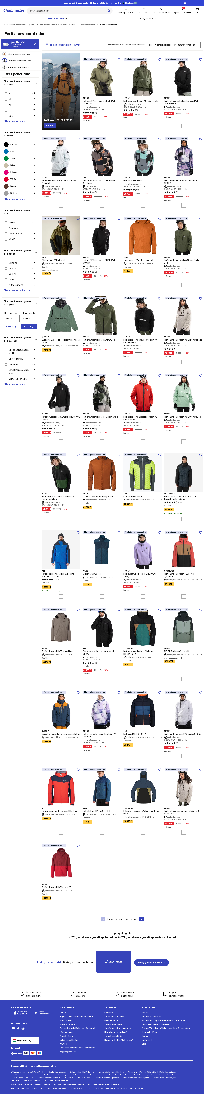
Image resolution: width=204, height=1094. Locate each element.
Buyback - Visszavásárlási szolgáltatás (77, 1016)
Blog (144, 1044)
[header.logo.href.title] (13, 10)
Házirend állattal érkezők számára (78, 1078)
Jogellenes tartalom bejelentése (107, 1078)
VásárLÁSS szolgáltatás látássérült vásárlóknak (163, 1020)
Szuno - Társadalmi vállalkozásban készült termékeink (166, 1028)
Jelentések (15, 1080)
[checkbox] (20, 144)
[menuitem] (57, 18)
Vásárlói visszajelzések (57, 1072)
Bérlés (63, 1013)
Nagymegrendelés (68, 1052)
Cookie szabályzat (166, 1075)
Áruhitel (63, 1044)
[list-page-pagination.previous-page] (103, 919)
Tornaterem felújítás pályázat (155, 1024)
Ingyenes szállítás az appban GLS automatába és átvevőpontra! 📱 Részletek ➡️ (100, 3)
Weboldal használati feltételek (48, 1078)
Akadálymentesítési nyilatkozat (57, 1080)
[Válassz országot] (25, 1040)
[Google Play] (43, 1013)
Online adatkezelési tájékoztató (82, 1072)
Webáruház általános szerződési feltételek (27, 1072)
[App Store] (22, 1013)
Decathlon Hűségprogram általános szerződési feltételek (32, 1075)
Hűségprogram (66, 1032)
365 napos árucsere (113, 1024)
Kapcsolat (109, 1013)
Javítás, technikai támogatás (117, 1028)
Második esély (66, 1020)
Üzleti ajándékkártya (69, 1040)
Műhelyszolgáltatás (69, 1024)
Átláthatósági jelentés (32, 1080)
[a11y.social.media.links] (13, 1028)
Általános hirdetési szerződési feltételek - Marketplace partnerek (152, 1072)
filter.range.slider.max (29, 313)
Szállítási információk (114, 1016)
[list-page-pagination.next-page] (141, 919)
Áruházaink (147, 1040)
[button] (20, 93)
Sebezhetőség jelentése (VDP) (165, 1078)
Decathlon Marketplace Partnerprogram (78, 1048)
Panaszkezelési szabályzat (110, 1075)
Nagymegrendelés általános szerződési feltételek (77, 1075)
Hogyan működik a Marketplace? (118, 1040)
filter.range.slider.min (12, 313)
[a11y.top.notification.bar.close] (185, 3)
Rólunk (145, 1013)
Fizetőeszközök (111, 1020)
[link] (50, 125)
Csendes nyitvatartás (152, 1016)
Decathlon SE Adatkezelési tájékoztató (139, 1075)
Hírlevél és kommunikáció (115, 1032)
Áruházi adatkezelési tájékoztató (111, 1072)
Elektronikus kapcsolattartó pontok (136, 1078)
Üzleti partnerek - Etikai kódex (22, 1078)
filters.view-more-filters (15, 121)
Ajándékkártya (66, 1036)
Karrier (145, 1036)
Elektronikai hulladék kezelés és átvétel (77, 1028)
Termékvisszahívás (113, 1036)
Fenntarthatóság (149, 1032)
